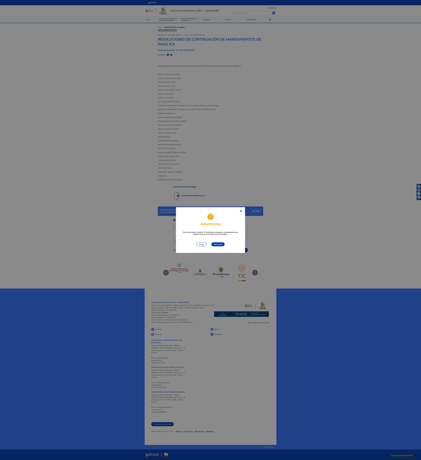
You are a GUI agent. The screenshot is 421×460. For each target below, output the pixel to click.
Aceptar (201, 244)
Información (218, 244)
